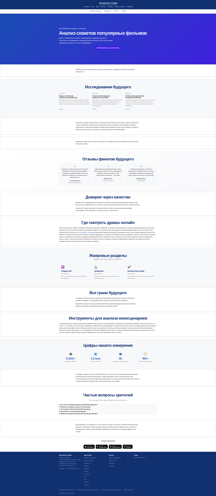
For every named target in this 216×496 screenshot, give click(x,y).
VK (67, 468)
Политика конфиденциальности (67, 489)
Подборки (130, 7)
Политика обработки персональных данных (88, 489)
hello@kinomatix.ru (140, 457)
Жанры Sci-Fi (107, 11)
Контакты (103, 7)
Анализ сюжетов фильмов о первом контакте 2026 (101, 96)
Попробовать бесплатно (108, 48)
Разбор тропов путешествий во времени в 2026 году (134, 96)
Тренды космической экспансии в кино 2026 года (68, 96)
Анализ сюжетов (120, 7)
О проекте (86, 7)
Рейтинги (116, 11)
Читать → (61, 109)
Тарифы (124, 11)
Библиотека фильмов (95, 11)
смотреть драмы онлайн (84, 232)
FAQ (97, 7)
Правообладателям (129, 489)
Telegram (62, 468)
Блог (92, 7)
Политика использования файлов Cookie (111, 489)
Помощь (110, 7)
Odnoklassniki (73, 468)
